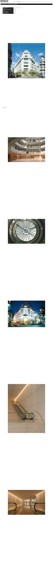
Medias (43, 1)
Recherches (38, 1)
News (14, 1)
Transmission (30, 1)
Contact (48, 1)
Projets (19, 1)
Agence (24, 1)
